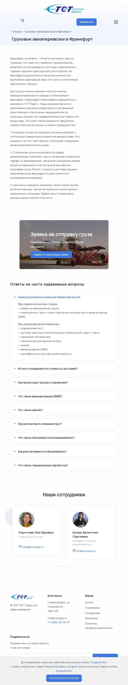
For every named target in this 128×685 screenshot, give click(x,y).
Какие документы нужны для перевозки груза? (49, 297)
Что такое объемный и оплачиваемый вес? (46, 437)
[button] (57, 566)
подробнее (99, 662)
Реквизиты (91, 618)
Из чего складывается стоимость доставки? (48, 368)
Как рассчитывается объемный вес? (42, 451)
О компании (92, 607)
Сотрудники (92, 613)
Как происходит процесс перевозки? (43, 382)
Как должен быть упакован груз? (40, 424)
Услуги (89, 602)
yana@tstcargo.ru (33, 547)
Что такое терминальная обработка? (43, 465)
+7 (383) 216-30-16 (42, 20)
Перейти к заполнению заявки (51, 254)
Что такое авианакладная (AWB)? (40, 396)
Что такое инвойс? (30, 410)
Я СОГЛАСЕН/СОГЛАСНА (64, 678)
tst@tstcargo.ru (86, 551)
